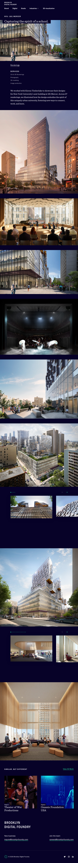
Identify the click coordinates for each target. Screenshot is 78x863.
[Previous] (62, 492)
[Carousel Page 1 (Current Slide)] (10, 492)
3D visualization (49, 8)
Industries (33, 8)
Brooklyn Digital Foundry (21, 857)
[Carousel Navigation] (64, 492)
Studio (23, 8)
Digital (15, 8)
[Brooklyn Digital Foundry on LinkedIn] (73, 856)
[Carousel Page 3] (13, 492)
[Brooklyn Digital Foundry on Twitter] (65, 856)
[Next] (66, 492)
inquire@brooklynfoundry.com (16, 839)
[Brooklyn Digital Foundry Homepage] (10, 3)
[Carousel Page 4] (14, 492)
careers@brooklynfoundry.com (61, 839)
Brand (6, 8)
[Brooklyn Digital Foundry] (17, 825)
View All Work (68, 769)
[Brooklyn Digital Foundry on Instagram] (69, 856)
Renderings (15, 65)
